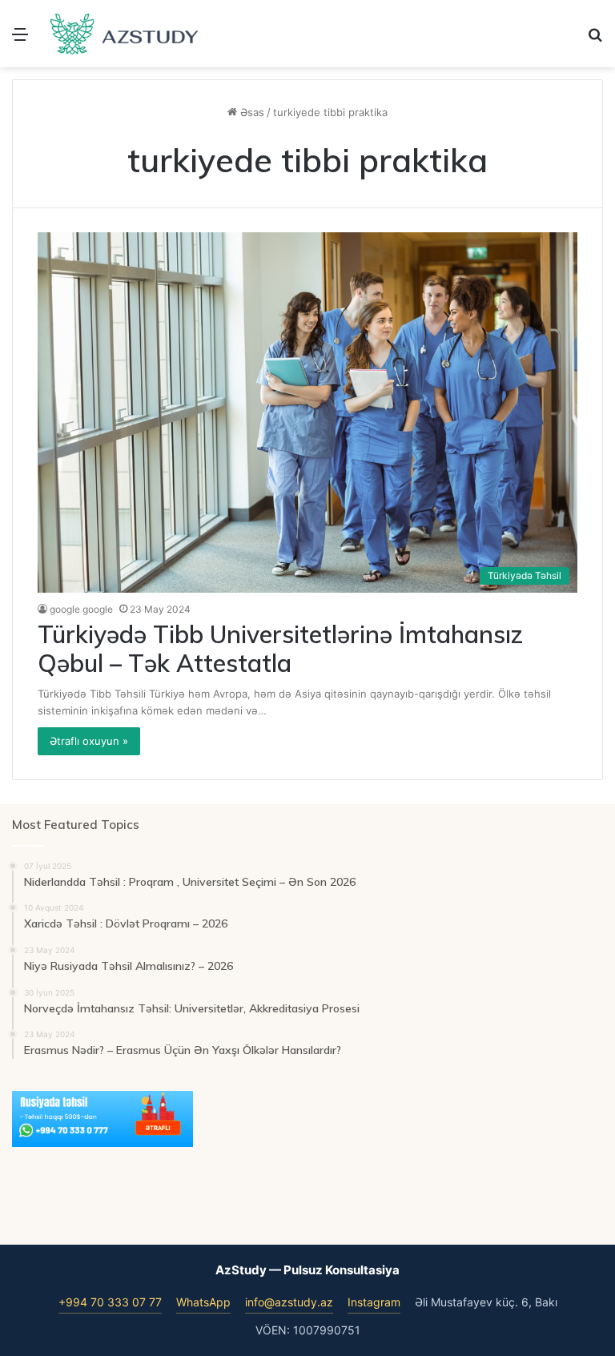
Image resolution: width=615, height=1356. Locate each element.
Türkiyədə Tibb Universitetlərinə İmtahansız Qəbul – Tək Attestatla (280, 648)
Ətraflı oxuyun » (89, 740)
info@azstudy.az (289, 1302)
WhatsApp (203, 1302)
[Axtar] (595, 40)
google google (81, 609)
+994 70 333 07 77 (110, 1302)
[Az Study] (125, 33)
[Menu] (20, 40)
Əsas (250, 112)
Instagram (374, 1302)
